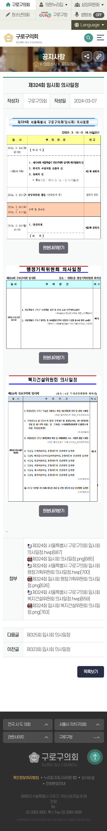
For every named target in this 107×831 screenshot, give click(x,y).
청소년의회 (20, 14)
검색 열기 (89, 38)
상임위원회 (90, 4)
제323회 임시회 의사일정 (48, 649)
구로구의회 (21, 4)
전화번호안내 (55, 784)
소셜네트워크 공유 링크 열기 (87, 56)
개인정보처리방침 (26, 778)
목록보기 (91, 671)
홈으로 (36, 64)
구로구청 (60, 14)
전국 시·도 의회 (19, 724)
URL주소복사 (99, 56)
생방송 (91, 14)
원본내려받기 (53, 247)
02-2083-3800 (36, 812)
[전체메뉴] (98, 40)
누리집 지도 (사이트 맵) (60, 778)
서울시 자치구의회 (72, 724)
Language (90, 24)
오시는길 (88, 778)
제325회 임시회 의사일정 (48, 635)
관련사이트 (16, 737)
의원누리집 (54, 4)
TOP (95, 757)
